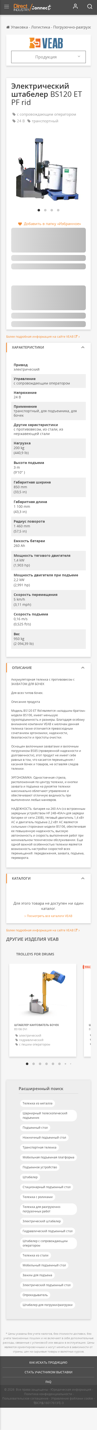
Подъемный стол (35, 1127)
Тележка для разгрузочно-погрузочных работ (42, 1209)
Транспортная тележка (39, 1147)
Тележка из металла (37, 1103)
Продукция (46, 57)
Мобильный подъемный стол (44, 1265)
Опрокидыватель (35, 1295)
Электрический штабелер (42, 1221)
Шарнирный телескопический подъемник (45, 1115)
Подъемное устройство (40, 1167)
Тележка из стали (35, 1255)
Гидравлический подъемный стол (48, 1231)
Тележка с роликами (38, 1197)
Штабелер (30, 1177)
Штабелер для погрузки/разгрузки (48, 1305)
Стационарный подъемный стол (47, 1187)
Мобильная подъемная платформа (48, 1157)
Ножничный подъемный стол (44, 1137)
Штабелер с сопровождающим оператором (45, 1243)
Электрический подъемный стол (47, 1285)
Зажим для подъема (37, 1275)
